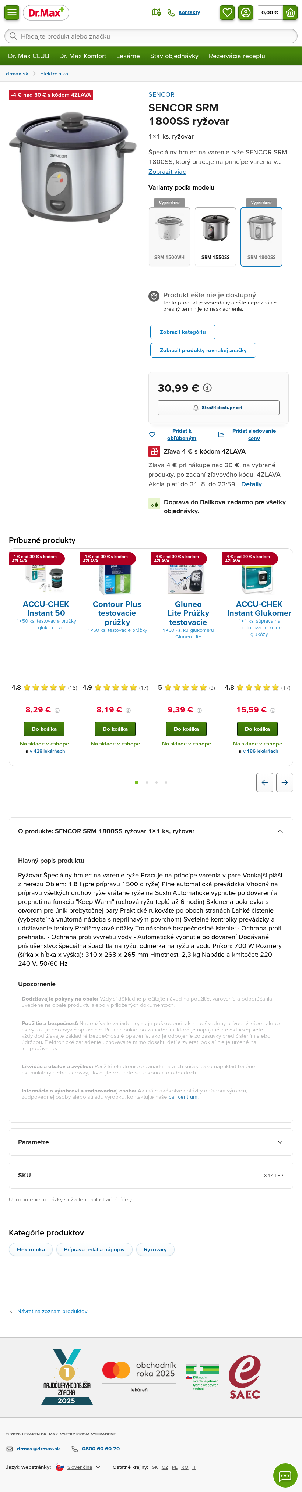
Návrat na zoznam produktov (52, 1311)
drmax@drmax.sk (38, 1448)
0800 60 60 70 (101, 1448)
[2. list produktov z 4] (147, 782)
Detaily (251, 484)
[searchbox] (151, 36)
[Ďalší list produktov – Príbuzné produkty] (284, 782)
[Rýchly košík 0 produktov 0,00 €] (290, 12)
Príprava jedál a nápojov (94, 1249)
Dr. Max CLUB (28, 56)
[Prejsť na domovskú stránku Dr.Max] (46, 12)
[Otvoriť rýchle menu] (11, 12)
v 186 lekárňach (260, 751)
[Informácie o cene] (207, 388)
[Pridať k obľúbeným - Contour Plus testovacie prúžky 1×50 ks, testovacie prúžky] (142, 557)
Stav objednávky (174, 56)
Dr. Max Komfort (82, 56)
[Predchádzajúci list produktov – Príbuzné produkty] (264, 782)
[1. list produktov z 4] (136, 782)
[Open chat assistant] (285, 1475)
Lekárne (128, 56)
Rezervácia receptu (237, 56)
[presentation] (44, 576)
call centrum (183, 1097)
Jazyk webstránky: (28, 1467)
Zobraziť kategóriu (183, 332)
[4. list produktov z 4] (166, 782)
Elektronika (31, 1249)
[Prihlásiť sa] (245, 12)
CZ (165, 1467)
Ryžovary (155, 1249)
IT (194, 1467)
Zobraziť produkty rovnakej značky (203, 350)
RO (185, 1467)
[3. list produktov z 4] (156, 782)
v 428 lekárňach (47, 751)
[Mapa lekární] (156, 12)
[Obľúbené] (227, 12)
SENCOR (161, 94)
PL (175, 1467)
